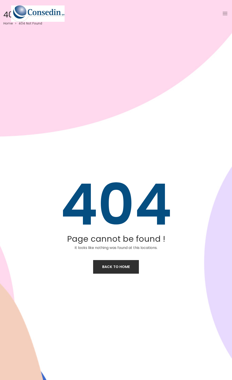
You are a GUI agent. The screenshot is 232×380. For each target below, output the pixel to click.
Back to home (116, 266)
